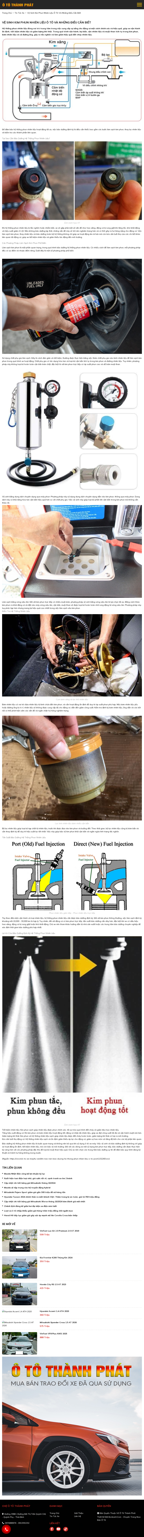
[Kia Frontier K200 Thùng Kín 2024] (19, 1267)
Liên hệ (77, 1516)
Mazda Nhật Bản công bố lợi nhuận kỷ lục (24, 1173)
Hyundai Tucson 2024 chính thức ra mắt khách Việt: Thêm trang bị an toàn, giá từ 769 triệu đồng (51, 1197)
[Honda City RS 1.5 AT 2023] (19, 1294)
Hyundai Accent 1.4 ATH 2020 (54, 1311)
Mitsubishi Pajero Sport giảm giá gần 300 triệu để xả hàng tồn (34, 1192)
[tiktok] (64, 1529)
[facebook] (53, 1529)
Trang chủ (54, 1513)
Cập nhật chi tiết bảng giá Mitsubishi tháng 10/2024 (29, 1183)
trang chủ (7, 13)
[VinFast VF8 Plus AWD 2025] (19, 1343)
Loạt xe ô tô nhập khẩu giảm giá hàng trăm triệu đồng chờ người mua (38, 1211)
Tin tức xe (54, 1516)
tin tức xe (19, 13)
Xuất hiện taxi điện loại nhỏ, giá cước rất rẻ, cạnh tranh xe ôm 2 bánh (38, 1178)
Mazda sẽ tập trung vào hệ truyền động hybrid (27, 1187)
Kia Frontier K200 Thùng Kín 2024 (56, 1257)
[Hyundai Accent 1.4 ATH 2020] (19, 1311)
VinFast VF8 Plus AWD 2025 (53, 1333)
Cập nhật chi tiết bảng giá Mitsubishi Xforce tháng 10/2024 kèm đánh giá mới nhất (44, 1201)
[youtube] (58, 1529)
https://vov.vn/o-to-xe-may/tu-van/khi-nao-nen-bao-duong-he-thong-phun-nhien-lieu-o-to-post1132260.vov (59, 1158)
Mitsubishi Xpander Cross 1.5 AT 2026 (58, 1322)
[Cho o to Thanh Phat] (18, 4)
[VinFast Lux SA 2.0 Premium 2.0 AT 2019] (19, 1240)
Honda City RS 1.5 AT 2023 (53, 1284)
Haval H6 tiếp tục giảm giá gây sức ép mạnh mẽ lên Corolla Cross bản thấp (40, 1215)
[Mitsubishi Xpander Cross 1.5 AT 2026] (19, 1324)
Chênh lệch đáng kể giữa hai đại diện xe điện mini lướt (30, 1206)
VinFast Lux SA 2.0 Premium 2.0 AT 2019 (59, 1231)
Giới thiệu (78, 1513)
